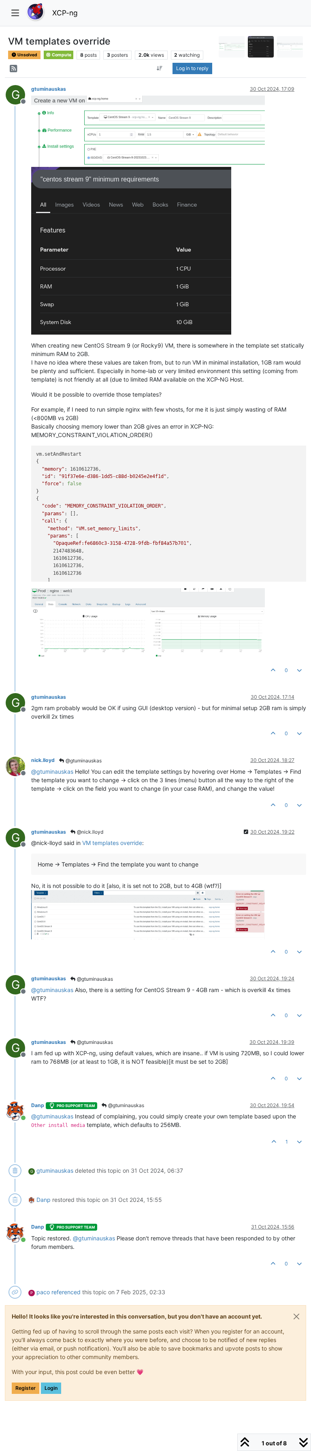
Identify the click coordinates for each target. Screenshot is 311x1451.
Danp (37, 1105)
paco (43, 1292)
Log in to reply (192, 68)
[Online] (18, 1110)
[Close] (296, 1316)
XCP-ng (65, 13)
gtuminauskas (48, 89)
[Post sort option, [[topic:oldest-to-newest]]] (159, 68)
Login (51, 1388)
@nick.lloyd (89, 832)
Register (25, 1388)
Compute (61, 55)
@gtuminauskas (83, 761)
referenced (66, 1292)
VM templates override (112, 842)
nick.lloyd (43, 760)
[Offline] (18, 765)
